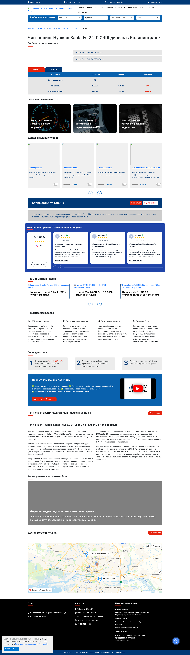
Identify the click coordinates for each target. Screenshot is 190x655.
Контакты (82, 12)
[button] (99, 193)
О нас (101, 7)
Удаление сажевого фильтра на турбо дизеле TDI (129, 623)
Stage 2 (54, 69)
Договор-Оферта (121, 609)
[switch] (55, 184)
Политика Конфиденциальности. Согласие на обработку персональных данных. (132, 614)
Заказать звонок (121, 631)
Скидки (118, 7)
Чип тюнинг (91, 7)
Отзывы (109, 7)
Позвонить (37, 399)
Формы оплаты (121, 618)
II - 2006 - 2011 (73, 28)
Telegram (51, 399)
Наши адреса (35, 2)
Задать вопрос (150, 203)
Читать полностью (61, 260)
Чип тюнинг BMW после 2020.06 (127, 628)
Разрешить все (11, 649)
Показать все (155, 413)
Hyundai (52, 28)
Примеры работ (130, 7)
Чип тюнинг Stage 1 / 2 (37, 28)
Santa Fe (61, 28)
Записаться (136, 203)
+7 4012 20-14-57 (55, 361)
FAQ (141, 7)
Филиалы (150, 7)
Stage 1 (36, 69)
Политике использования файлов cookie (31, 644)
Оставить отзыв (39, 264)
